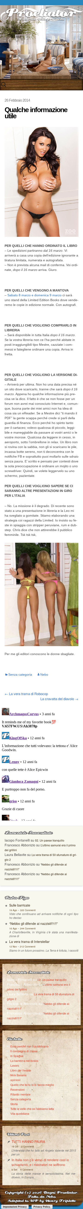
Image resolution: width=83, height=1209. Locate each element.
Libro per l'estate (20, 1070)
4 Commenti (26, 1169)
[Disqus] (41, 763)
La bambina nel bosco (24, 1061)
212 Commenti (27, 946)
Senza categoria (20, 674)
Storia (14, 1104)
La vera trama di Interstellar (29, 941)
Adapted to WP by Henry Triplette (41, 1201)
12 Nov (13, 946)
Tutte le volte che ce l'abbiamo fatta (32, 1109)
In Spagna (16, 1056)
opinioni (15, 1080)
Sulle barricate (19, 905)
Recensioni (17, 1089)
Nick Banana (18, 1075)
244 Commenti (28, 928)
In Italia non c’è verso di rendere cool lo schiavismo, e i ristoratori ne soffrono (40, 1162)
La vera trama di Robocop (26, 693)
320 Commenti (28, 910)
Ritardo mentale (20, 1094)
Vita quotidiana (19, 1113)
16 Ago (13, 928)
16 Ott (15, 1146)
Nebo (44, 674)
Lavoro (14, 1065)
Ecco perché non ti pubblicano (29, 1046)
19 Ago (13, 910)
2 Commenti (27, 1146)
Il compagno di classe (24, 1051)
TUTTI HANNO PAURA (28, 1141)
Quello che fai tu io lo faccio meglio (32, 1085)
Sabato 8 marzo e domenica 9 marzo (34, 295)
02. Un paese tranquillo (49, 840)
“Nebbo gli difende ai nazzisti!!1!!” (33, 923)
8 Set (14, 1169)
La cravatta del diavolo (59, 698)
